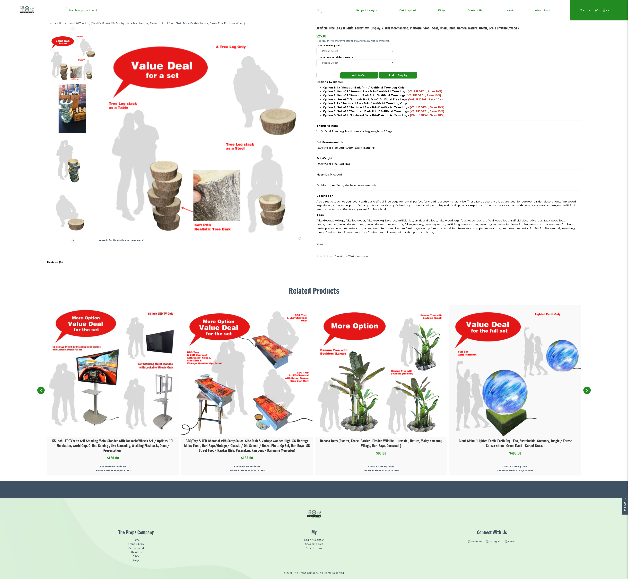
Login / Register (314, 539)
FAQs (136, 560)
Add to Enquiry (398, 75)
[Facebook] (476, 541)
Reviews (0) (55, 262)
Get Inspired (136, 548)
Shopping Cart (314, 544)
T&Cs (136, 556)
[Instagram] (494, 541)
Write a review (358, 256)
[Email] (510, 541)
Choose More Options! (329, 45)
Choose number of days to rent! (334, 57)
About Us (136, 552)
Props (62, 23)
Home (52, 23)
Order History (314, 548)
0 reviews (341, 256)
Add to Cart (359, 75)
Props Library (365, 10)
